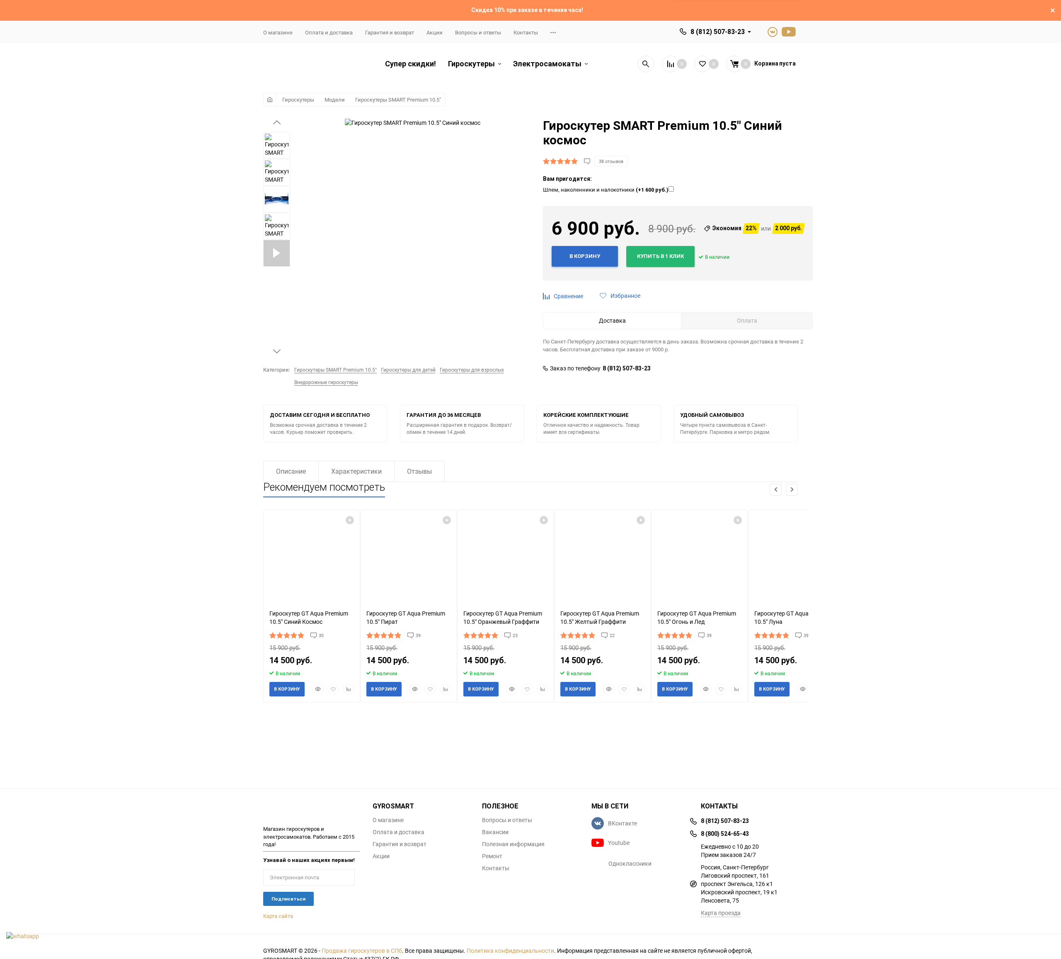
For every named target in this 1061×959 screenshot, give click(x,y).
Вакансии (495, 832)
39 (418, 635)
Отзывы (419, 471)
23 (515, 635)
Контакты (526, 32)
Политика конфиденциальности (510, 950)
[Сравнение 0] (670, 64)
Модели (335, 99)
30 (321, 635)
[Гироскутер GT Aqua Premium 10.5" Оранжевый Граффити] (505, 556)
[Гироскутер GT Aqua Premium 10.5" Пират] (408, 556)
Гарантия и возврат (389, 32)
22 (612, 635)
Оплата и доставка (329, 32)
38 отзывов (611, 161)
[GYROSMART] (311, 809)
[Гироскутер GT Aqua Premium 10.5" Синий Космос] (311, 556)
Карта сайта (278, 916)
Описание (291, 471)
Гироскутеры (298, 99)
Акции (434, 32)
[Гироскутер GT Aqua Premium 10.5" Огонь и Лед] (699, 556)
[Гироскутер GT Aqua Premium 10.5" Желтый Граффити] (602, 556)
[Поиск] (645, 64)
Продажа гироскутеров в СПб (362, 950)
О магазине (278, 32)
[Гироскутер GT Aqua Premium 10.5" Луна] (796, 556)
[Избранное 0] (702, 64)
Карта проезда (721, 913)
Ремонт (492, 856)
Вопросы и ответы (478, 32)
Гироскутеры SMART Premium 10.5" (398, 99)
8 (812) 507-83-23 (717, 32)
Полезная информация (513, 844)
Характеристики (356, 471)
